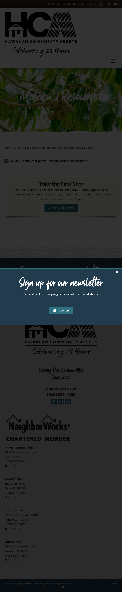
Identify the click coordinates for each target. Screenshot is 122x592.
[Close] (117, 272)
